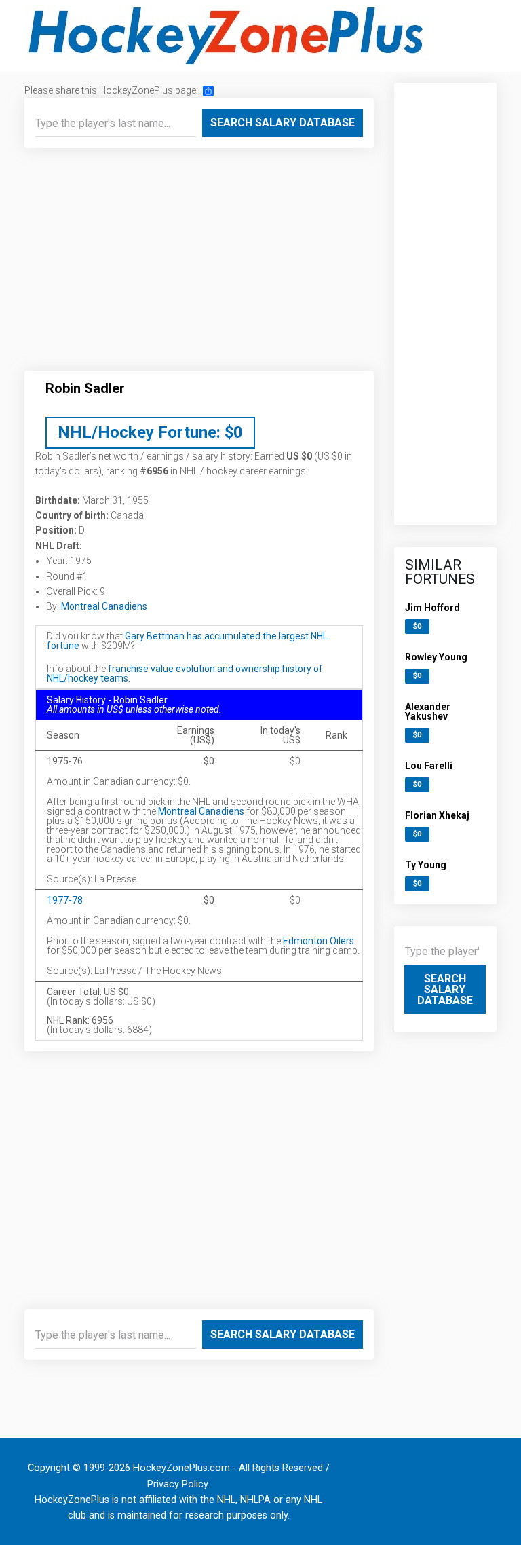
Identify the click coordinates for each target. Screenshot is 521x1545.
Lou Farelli (428, 765)
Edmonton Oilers (318, 940)
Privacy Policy (177, 1484)
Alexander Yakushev (427, 711)
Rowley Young (436, 657)
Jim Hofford (432, 607)
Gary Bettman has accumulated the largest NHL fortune (187, 641)
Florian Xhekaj (437, 815)
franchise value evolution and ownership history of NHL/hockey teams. (185, 673)
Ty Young (425, 864)
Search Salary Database (282, 122)
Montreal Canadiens (104, 606)
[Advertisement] (199, 265)
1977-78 (65, 900)
